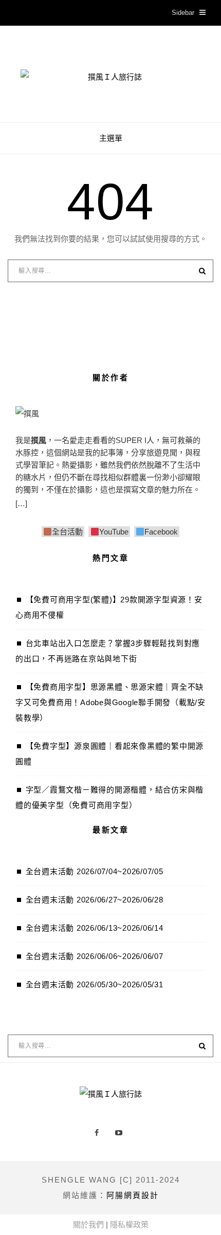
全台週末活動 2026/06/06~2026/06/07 (94, 956)
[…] (21, 503)
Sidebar (183, 12)
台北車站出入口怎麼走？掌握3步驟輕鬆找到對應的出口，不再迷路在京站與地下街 (107, 651)
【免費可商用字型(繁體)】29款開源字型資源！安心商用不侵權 (108, 607)
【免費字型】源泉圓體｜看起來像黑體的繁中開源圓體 (109, 754)
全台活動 (67, 531)
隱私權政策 (129, 1224)
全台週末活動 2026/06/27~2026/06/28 (94, 899)
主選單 (110, 138)
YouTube (113, 531)
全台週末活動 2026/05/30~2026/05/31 (94, 984)
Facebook (161, 531)
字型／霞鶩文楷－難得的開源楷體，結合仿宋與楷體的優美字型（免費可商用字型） (109, 797)
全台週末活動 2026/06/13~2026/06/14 (94, 928)
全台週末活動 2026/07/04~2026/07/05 (94, 871)
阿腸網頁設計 (132, 1195)
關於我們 (88, 1224)
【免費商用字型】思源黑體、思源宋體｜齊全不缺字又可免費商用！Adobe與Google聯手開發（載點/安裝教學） (110, 702)
